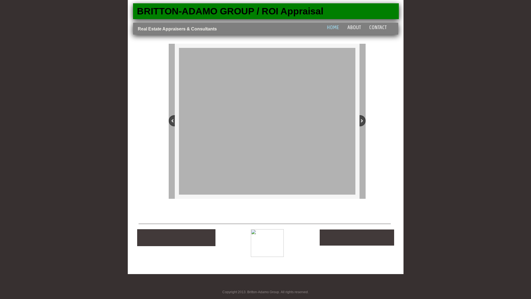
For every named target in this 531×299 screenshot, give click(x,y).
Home (333, 27)
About (354, 27)
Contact (378, 27)
